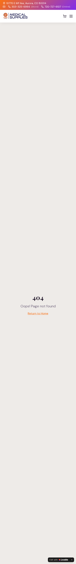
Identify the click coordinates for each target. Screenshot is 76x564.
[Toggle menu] (71, 16)
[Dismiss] (72, 560)
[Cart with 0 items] (64, 16)
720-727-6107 (57, 6)
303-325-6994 (25, 6)
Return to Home (38, 313)
